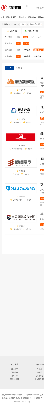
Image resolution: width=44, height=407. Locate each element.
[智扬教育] (21, 82)
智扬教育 (27, 56)
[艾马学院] (21, 188)
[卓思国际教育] (21, 217)
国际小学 (22, 17)
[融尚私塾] (21, 137)
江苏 (39, 37)
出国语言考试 (36, 24)
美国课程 (39, 376)
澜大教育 (37, 56)
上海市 (26, 43)
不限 (18, 37)
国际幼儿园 (11, 17)
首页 (3, 17)
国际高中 (14, 369)
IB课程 (39, 372)
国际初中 (32, 17)
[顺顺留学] (21, 163)
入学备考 (13, 24)
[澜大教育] (21, 111)
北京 (32, 37)
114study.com (16, 395)
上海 (23, 24)
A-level (39, 369)
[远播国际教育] (12, 7)
